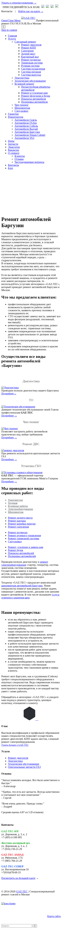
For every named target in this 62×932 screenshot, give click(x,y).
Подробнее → (9, 415)
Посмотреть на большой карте (18, 878)
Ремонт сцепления (18, 526)
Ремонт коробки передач (22, 523)
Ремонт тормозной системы (23, 538)
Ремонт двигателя (18, 757)
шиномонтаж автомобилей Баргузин (22, 585)
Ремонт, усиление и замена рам (25, 547)
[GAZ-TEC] (28, 20)
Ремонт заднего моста (20, 517)
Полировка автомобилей (22, 556)
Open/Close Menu (11, 20)
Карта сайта (54, 916)
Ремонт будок (15, 550)
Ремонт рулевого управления (24, 535)
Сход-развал (15, 541)
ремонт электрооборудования (24, 563)
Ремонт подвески (17, 532)
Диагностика (15, 761)
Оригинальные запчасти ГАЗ (24, 767)
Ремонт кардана (17, 520)
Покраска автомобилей (21, 553)
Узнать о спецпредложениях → (19, 2)
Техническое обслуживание (23, 764)
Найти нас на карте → (30, 11)
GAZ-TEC (22, 891)
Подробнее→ (8, 393)
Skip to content (9, 30)
